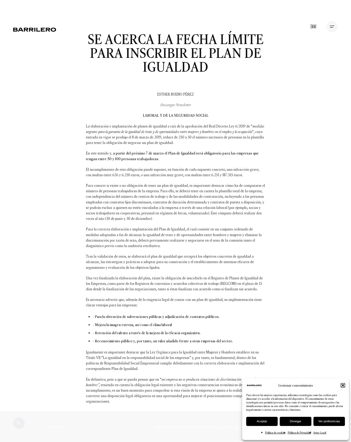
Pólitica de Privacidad (299, 432)
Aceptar (262, 421)
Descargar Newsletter (175, 105)
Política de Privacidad (170, 427)
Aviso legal (195, 427)
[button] (343, 385)
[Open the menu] (332, 26)
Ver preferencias (329, 421)
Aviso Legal (319, 432)
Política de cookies (275, 432)
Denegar (295, 421)
